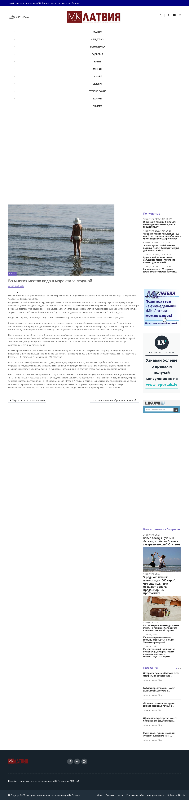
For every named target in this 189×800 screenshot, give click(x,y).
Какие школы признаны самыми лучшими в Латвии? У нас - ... (159, 734)
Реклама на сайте (135, 795)
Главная (97, 32)
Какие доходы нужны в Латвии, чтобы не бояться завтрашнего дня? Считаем (161, 541)
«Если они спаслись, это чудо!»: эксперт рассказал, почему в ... (159, 704)
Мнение (97, 69)
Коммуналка (97, 46)
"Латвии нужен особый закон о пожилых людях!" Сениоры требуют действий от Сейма (161, 248)
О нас (100, 795)
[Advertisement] (94, 136)
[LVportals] (161, 362)
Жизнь (97, 61)
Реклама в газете (114, 795)
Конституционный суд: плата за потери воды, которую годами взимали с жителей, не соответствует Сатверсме (159, 653)
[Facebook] (169, 15)
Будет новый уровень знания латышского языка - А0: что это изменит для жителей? (159, 260)
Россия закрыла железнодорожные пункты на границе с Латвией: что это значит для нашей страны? (161, 628)
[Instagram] (180, 15)
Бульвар (97, 83)
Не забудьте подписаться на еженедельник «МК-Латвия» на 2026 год (43, 781)
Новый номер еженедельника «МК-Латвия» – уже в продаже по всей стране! (44, 3)
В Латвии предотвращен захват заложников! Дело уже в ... (159, 689)
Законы (97, 98)
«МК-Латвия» (73, 795)
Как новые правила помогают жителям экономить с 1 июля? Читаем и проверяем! (158, 640)
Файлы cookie (174, 795)
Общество (97, 39)
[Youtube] (174, 15)
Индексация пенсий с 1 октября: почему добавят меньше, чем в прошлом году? (159, 224)
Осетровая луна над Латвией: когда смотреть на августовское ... (161, 674)
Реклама (97, 106)
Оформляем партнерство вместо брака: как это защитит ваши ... (160, 719)
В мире (97, 76)
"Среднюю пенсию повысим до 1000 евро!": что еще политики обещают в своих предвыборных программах (162, 236)
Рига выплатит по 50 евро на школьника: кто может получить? (160, 270)
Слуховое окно (97, 91)
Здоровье (97, 54)
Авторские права (155, 795)
